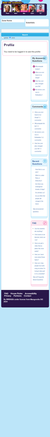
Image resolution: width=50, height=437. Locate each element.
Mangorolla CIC (36, 299)
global (6, 38)
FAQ (34, 223)
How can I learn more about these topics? (40, 257)
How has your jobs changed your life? (39, 83)
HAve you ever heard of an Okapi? (39, 74)
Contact (27, 295)
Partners (17, 295)
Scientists (30, 23)
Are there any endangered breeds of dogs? (40, 186)
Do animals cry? (40, 192)
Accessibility (31, 293)
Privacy (7, 295)
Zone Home (7, 21)
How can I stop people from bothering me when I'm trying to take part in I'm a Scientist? (40, 268)
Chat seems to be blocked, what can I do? (40, 237)
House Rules (16, 293)
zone (13, 38)
